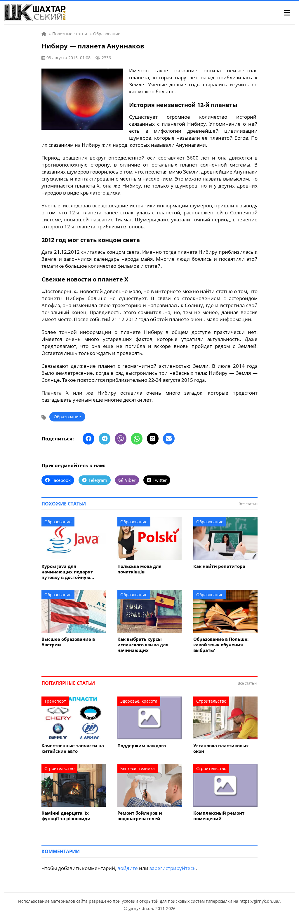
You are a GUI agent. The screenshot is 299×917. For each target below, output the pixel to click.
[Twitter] (153, 438)
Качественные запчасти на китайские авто (72, 748)
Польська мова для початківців (139, 569)
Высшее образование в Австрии (68, 642)
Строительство (211, 701)
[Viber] (120, 438)
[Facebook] (88, 438)
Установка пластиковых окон (221, 748)
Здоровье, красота (138, 701)
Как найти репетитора (219, 566)
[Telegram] (104, 438)
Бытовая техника (137, 768)
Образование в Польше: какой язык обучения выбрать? (220, 644)
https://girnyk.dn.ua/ (259, 901)
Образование (67, 416)
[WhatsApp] (136, 438)
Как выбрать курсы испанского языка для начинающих (142, 644)
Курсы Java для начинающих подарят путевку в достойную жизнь (67, 572)
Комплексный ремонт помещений (218, 815)
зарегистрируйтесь (173, 868)
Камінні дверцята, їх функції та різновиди (66, 815)
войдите (127, 868)
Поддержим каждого (141, 745)
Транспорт (55, 701)
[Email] (169, 438)
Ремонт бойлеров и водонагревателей (139, 815)
